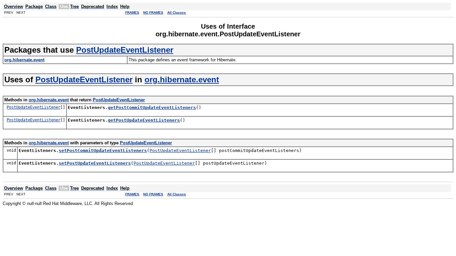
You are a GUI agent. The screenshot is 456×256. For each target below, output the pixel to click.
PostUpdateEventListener (124, 49)
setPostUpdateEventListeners (95, 163)
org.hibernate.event (182, 79)
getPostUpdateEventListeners (144, 120)
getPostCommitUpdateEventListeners (152, 107)
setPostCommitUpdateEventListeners (103, 150)
